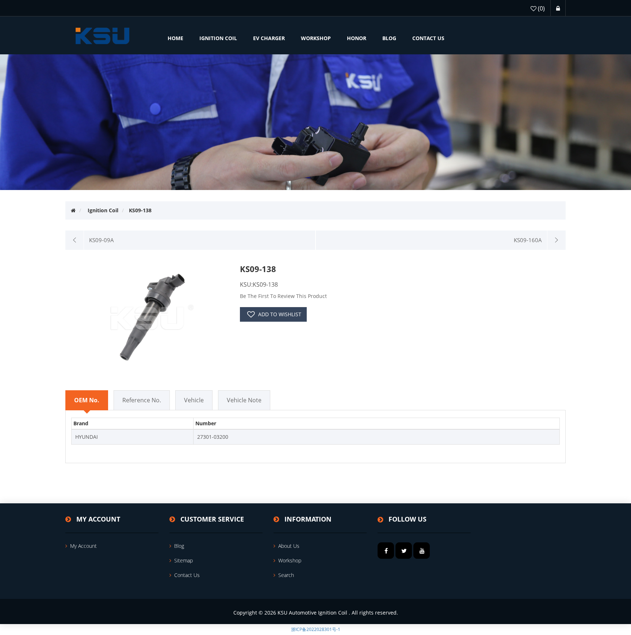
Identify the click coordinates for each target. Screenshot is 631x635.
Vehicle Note (244, 400)
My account (83, 545)
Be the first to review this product (283, 296)
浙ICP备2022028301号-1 (315, 629)
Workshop (289, 560)
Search (286, 575)
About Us (288, 545)
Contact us (187, 575)
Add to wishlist (279, 314)
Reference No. (141, 400)
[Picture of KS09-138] (149, 315)
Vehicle (194, 400)
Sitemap (183, 560)
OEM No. (86, 400)
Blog (179, 545)
